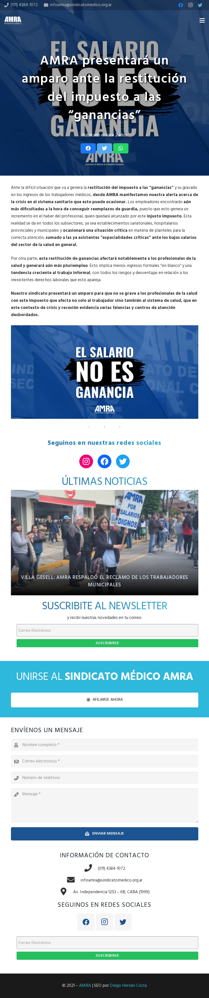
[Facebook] (180, 5)
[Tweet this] (104, 148)
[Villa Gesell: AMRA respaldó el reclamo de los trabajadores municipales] (104, 542)
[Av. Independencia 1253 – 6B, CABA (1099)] (66, 892)
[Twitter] (200, 5)
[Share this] (88, 148)
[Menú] (202, 20)
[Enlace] (12, 20)
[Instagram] (190, 5)
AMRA (85, 985)
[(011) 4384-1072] (91, 868)
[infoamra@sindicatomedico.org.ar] (74, 880)
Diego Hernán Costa (128, 985)
